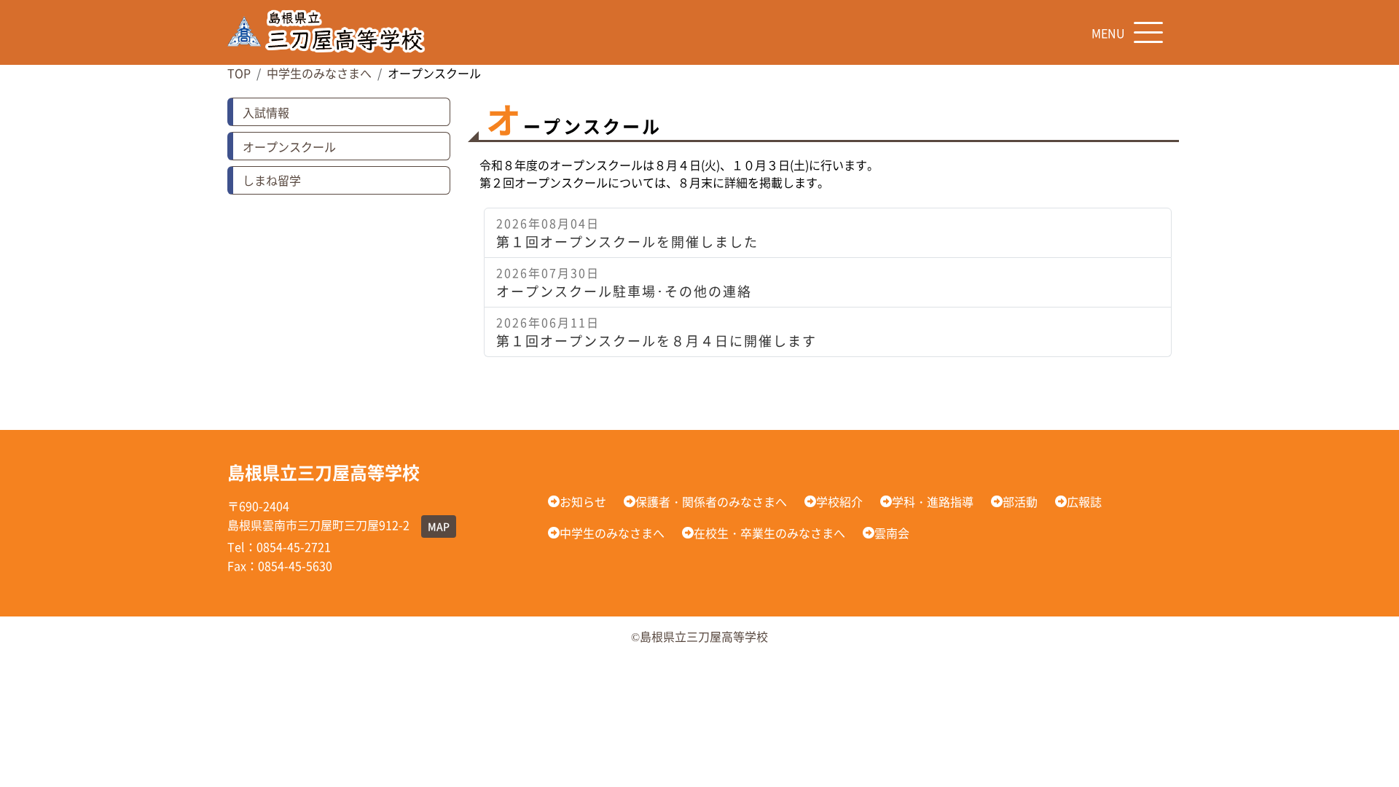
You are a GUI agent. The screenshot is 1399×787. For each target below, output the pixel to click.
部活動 (1020, 501)
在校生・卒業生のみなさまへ (769, 532)
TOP (239, 73)
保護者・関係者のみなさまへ (711, 501)
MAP (439, 526)
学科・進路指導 (932, 501)
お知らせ (583, 501)
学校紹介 (839, 501)
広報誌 (1084, 501)
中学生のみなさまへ (319, 73)
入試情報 (266, 112)
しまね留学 (272, 180)
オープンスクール (289, 146)
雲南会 (891, 532)
